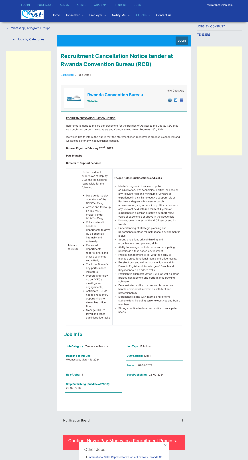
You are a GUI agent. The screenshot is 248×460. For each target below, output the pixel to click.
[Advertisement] (28, 105)
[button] (28, 28)
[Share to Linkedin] (170, 100)
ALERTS (81, 4)
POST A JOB (44, 4)
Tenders (204, 34)
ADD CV (64, 4)
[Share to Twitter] (175, 100)
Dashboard (67, 74)
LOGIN (182, 40)
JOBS (137, 4)
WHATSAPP (100, 4)
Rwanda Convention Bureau (115, 94)
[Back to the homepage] (32, 14)
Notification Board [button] (76, 420)
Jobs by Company (211, 26)
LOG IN (25, 4)
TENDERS (121, 4)
